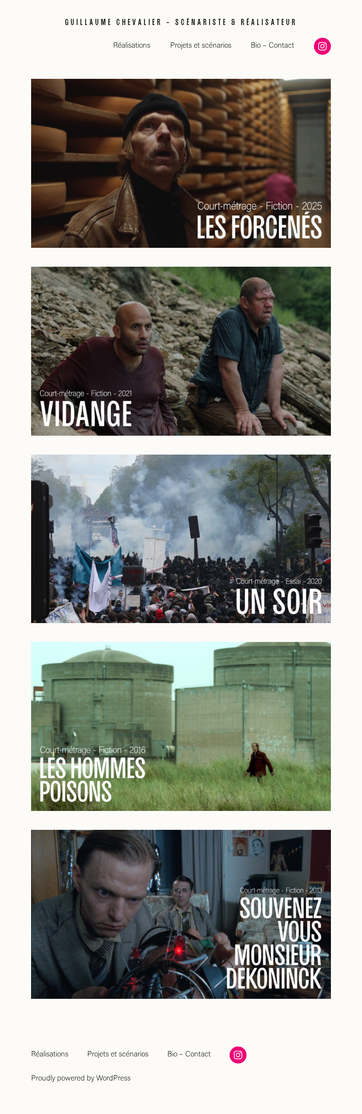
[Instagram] (322, 46)
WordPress (113, 1078)
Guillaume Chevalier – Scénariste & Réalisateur (181, 21)
